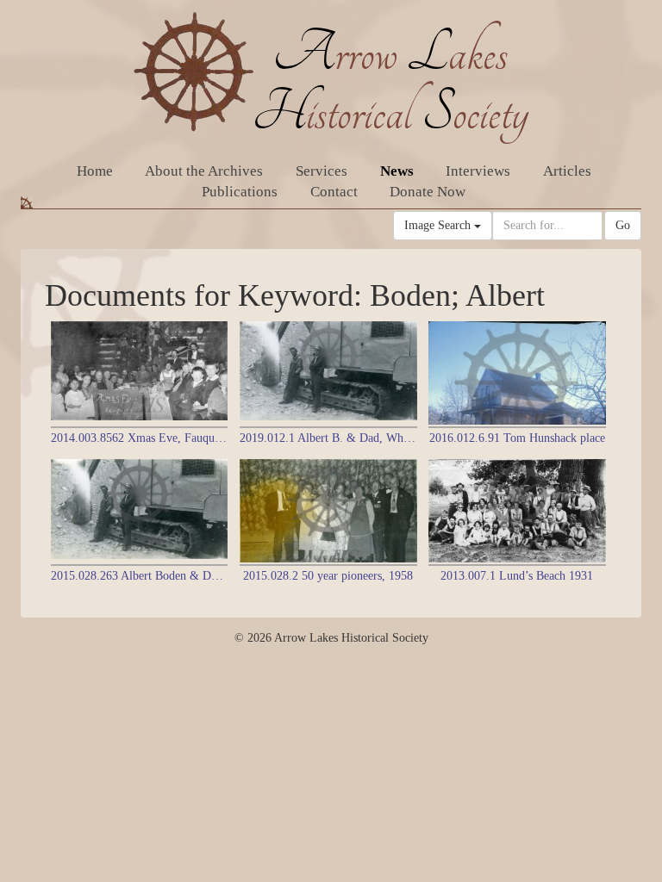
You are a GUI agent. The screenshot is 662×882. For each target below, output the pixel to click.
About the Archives (204, 171)
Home (95, 171)
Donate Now (427, 191)
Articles (567, 171)
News (397, 171)
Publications (240, 191)
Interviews (478, 171)
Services (321, 171)
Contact (334, 191)
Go (622, 225)
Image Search (439, 225)
